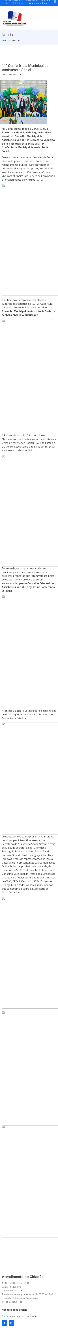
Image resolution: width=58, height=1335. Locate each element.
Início (4, 40)
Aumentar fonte (39, 3)
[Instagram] (55, 1)
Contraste (20, 3)
